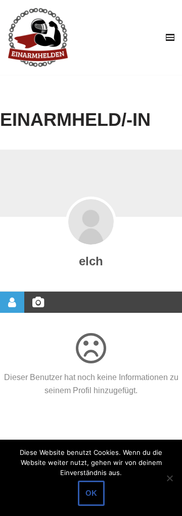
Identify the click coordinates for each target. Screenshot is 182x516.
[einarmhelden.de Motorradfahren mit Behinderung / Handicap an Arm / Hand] (38, 37)
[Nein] (169, 478)
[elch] (91, 222)
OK (91, 493)
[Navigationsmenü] (170, 37)
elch (91, 261)
